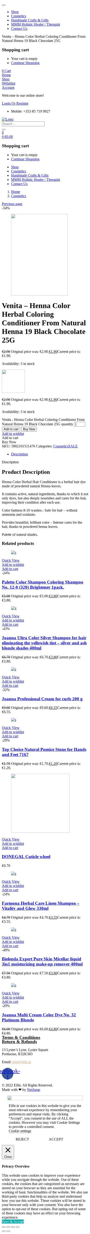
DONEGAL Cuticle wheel (26, 856)
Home (15, 192)
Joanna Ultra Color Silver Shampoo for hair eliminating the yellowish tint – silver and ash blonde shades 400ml (44, 642)
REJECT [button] (22, 1139)
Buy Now (29, 429)
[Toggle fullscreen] (13, 1227)
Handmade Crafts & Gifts (29, 20)
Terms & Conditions (21, 1037)
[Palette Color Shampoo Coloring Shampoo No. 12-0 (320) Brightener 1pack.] (13, 552)
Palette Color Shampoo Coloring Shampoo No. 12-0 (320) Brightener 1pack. (42, 585)
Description (19, 454)
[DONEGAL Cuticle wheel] (40, 831)
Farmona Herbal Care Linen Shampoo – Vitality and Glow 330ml (40, 906)
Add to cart (11, 429)
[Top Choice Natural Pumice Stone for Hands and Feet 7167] (13, 720)
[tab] (49, 454)
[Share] (8, 1227)
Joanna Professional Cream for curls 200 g (42, 698)
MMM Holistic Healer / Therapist (35, 24)
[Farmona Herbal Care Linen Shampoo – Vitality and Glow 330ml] (13, 874)
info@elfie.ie (21, 1062)
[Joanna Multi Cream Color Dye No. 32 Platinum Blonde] (13, 985)
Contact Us (19, 29)
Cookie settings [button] (20, 1131)
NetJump (33, 1090)
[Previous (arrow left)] (4, 1231)
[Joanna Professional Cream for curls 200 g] (13, 669)
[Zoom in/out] (17, 1227)
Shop (15, 12)
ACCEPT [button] (56, 1139)
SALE (73, 446)
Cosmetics (18, 16)
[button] (6, 71)
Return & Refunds (19, 1041)
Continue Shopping (25, 63)
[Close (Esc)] (4, 1227)
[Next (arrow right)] (8, 1231)
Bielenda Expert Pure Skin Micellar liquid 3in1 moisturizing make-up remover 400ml (42, 961)
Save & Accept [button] (13, 1222)
